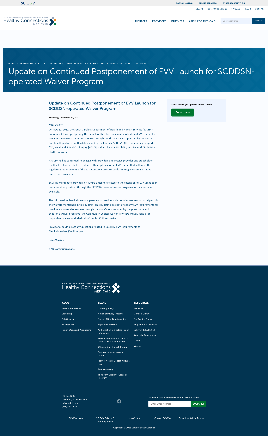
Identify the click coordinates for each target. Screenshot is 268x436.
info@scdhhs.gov (70, 403)
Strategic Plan (68, 324)
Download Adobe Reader (191, 418)
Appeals (235, 9)
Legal (102, 302)
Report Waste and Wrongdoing (76, 330)
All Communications (63, 248)
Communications (217, 9)
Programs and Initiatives (145, 324)
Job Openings (69, 319)
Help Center (134, 418)
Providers (159, 21)
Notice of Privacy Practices (110, 313)
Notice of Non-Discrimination (112, 319)
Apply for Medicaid (202, 21)
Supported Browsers (107, 324)
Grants (137, 340)
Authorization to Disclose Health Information (113, 331)
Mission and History (71, 308)
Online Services (208, 3)
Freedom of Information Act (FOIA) (111, 354)
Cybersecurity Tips (234, 3)
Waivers (137, 346)
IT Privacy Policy (106, 308)
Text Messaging (105, 369)
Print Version (56, 240)
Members (141, 21)
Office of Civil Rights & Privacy (112, 347)
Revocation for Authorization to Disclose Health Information (113, 340)
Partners (177, 21)
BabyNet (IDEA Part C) (144, 330)
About (66, 302)
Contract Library (141, 313)
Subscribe (181, 112)
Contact (260, 9)
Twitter (125, 401)
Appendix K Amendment (145, 335)
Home (11, 63)
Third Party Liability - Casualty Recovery (112, 376)
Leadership (67, 313)
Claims (200, 9)
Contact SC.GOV (162, 418)
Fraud (247, 9)
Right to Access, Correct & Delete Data (114, 362)
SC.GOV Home (76, 418)
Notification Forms (143, 319)
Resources (141, 302)
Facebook (119, 401)
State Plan (138, 308)
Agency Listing (184, 3)
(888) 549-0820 (69, 406)
